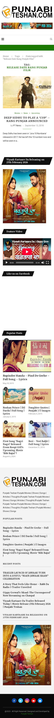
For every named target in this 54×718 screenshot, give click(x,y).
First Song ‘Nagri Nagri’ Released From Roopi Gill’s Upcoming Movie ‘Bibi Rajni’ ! (13, 447)
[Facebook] (14, 700)
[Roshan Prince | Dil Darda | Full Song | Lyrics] (14, 396)
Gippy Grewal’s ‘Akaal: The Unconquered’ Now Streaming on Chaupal (27, 594)
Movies (17, 113)
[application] (27, 251)
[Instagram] (27, 700)
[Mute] (42, 262)
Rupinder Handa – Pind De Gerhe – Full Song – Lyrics (26, 377)
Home (6, 56)
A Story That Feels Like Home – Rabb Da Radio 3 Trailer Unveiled (26, 586)
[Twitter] (20, 700)
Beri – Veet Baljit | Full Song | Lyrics (39, 443)
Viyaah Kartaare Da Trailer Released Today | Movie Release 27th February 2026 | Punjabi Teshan (27, 604)
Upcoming (35, 113)
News (26, 113)
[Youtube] (33, 700)
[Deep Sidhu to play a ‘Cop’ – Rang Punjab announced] (27, 92)
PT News (17, 125)
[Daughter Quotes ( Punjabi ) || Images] (40, 396)
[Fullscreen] (47, 262)
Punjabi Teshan (27, 714)
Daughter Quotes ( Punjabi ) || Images (39, 409)
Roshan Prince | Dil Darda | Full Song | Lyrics (14, 410)
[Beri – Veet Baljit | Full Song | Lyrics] (40, 429)
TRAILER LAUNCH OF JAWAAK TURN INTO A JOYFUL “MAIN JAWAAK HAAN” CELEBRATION (25, 575)
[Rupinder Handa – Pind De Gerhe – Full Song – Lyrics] (27, 356)
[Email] (40, 700)
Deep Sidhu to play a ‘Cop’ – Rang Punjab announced (27, 119)
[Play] (6, 262)
